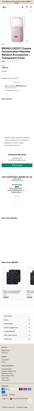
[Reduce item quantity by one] (3, 74)
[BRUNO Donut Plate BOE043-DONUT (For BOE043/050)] (13, 282)
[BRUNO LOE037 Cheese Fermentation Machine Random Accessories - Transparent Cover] (17, 109)
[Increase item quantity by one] (9, 74)
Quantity (4, 71)
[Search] (30, 11)
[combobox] (17, 11)
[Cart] (27, 7)
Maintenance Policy (7, 373)
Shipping (4, 78)
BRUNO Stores (6, 350)
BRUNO (15, 262)
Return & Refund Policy (8, 375)
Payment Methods (7, 369)
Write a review (17, 165)
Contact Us (5, 352)
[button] (15, 205)
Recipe (3, 362)
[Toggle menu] (29, 320)
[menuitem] (17, 316)
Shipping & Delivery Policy (9, 371)
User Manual (5, 359)
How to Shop (5, 378)
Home (3, 44)
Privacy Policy (6, 380)
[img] (17, 179)
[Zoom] (27, 41)
